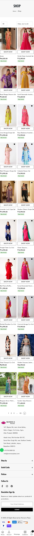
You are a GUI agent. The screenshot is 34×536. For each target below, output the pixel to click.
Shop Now (8, 52)
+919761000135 (9, 450)
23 (20, 413)
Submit (17, 509)
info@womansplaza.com (12, 453)
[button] (17, 533)
